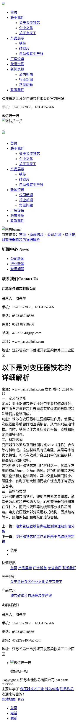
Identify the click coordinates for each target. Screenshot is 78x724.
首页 (13, 12)
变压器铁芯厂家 (32, 689)
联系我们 (17, 90)
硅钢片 (24, 48)
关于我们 (17, 17)
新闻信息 (37, 234)
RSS (21, 699)
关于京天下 (27, 33)
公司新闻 (26, 74)
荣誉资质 (17, 64)
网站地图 (9, 699)
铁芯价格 (52, 689)
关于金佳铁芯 (29, 23)
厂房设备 (17, 59)
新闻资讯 (17, 69)
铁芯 (22, 43)
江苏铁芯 (67, 689)
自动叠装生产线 (31, 54)
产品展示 (17, 38)
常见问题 (26, 85)
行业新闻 (26, 79)
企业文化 (26, 28)
